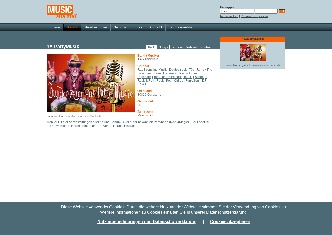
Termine (177, 47)
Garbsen (153, 94)
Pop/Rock (144, 77)
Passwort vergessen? (254, 16)
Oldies (178, 80)
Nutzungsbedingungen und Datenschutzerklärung (147, 221)
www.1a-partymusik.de (240, 65)
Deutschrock (178, 69)
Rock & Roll (145, 80)
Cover (141, 84)
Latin (157, 73)
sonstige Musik (156, 69)
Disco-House (187, 73)
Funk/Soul (192, 80)
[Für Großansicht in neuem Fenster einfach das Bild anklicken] (91, 83)
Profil (151, 47)
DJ (204, 80)
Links (138, 27)
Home (55, 27)
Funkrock (169, 73)
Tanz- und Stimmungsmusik (173, 77)
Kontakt (155, 27)
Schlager (201, 77)
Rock (160, 80)
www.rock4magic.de (267, 65)
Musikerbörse (95, 27)
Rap (140, 69)
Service (120, 27)
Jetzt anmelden (182, 27)
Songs (163, 47)
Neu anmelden (229, 16)
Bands (72, 27)
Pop (169, 80)
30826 (142, 94)
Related (191, 47)
